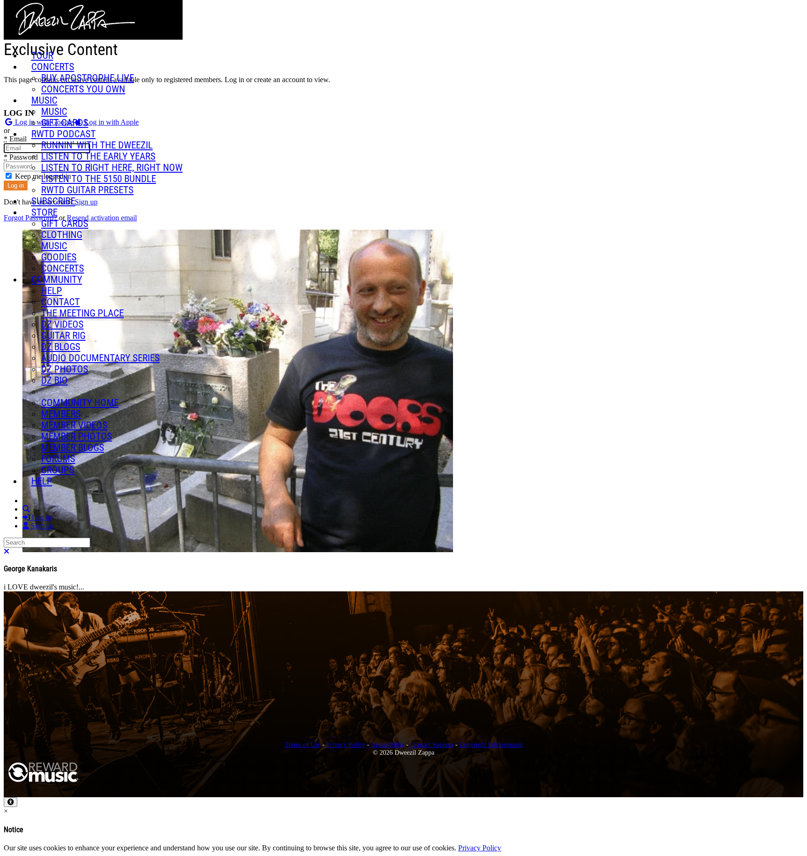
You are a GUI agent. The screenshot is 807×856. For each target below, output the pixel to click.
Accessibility (387, 744)
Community (56, 279)
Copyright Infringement (491, 744)
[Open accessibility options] (10, 802)
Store (44, 212)
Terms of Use (302, 744)
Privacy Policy (345, 744)
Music (44, 100)
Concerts (52, 66)
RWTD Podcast (63, 134)
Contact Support (432, 744)
